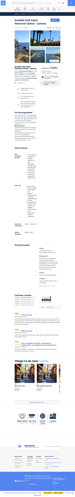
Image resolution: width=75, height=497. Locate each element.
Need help (56, 483)
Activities (17, 14)
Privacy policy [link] (37, 495)
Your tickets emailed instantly (51, 75)
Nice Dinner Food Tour (44, 386)
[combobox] (31, 3)
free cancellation (50, 77)
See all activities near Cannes (36, 402)
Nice (15, 384)
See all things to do (33, 484)
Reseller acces (61, 479)
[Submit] (14, 3)
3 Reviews (26, 27)
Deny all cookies (58, 493)
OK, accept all (47, 493)
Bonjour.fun (39, 458)
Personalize (68, 493)
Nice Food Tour (20, 386)
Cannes (23, 14)
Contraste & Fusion (51, 286)
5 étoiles (17, 297)
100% (33, 297)
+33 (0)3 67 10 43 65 (50, 458)
